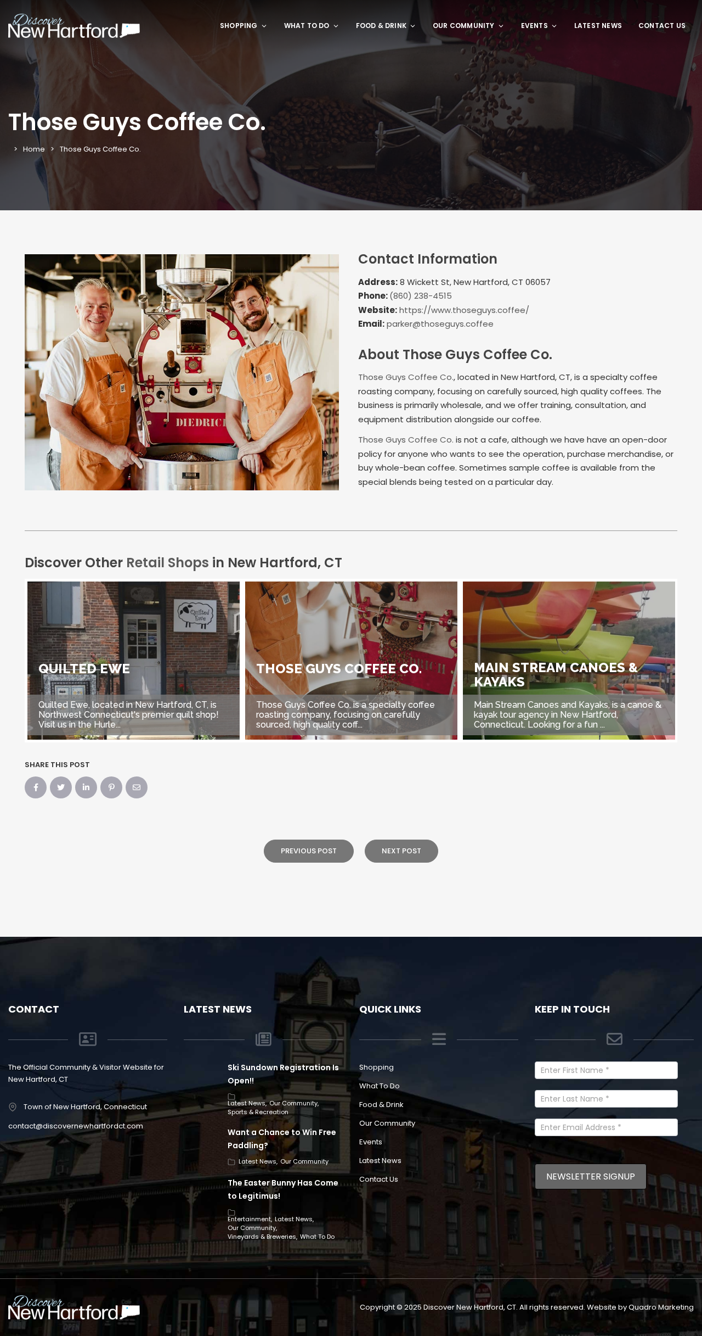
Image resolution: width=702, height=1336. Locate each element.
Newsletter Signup (590, 1176)
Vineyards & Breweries (262, 1236)
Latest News (598, 25)
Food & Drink (381, 25)
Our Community (464, 25)
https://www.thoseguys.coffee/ (464, 310)
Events (534, 25)
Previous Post (309, 851)
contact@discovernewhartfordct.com (75, 1126)
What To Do (307, 25)
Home (34, 149)
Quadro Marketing (661, 1307)
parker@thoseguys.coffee (440, 323)
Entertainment (249, 1219)
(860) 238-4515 (420, 295)
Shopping (239, 25)
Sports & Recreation (258, 1112)
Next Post (401, 851)
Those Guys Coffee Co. (406, 377)
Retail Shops (167, 563)
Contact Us (662, 25)
